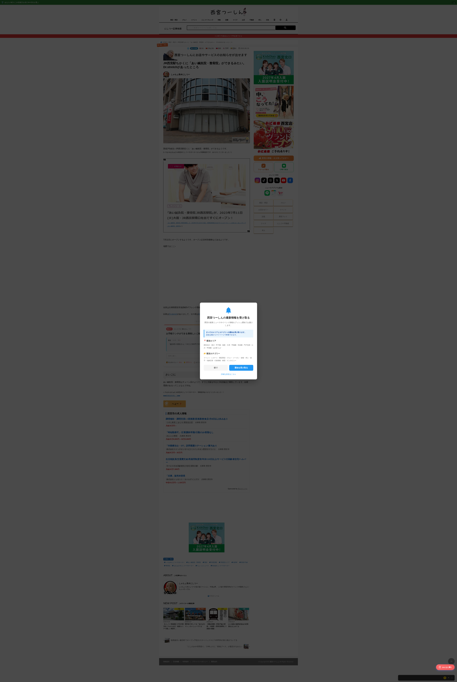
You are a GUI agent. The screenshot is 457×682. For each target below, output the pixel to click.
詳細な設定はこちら (228, 374)
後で (216, 368)
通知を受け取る (241, 368)
